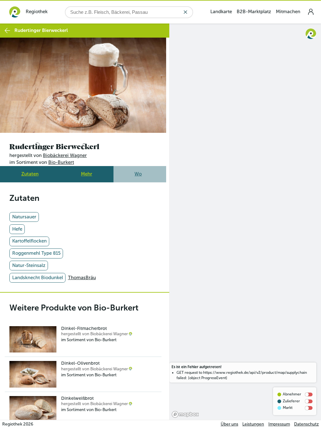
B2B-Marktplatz (254, 11)
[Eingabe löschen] (185, 12)
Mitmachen (288, 11)
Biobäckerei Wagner (65, 154)
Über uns (229, 424)
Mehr (86, 172)
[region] (245, 221)
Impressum (279, 424)
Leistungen (253, 424)
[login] (310, 11)
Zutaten (30, 172)
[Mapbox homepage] (185, 414)
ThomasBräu (82, 276)
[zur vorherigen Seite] (7, 30)
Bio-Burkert (61, 161)
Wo (138, 172)
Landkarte (221, 11)
